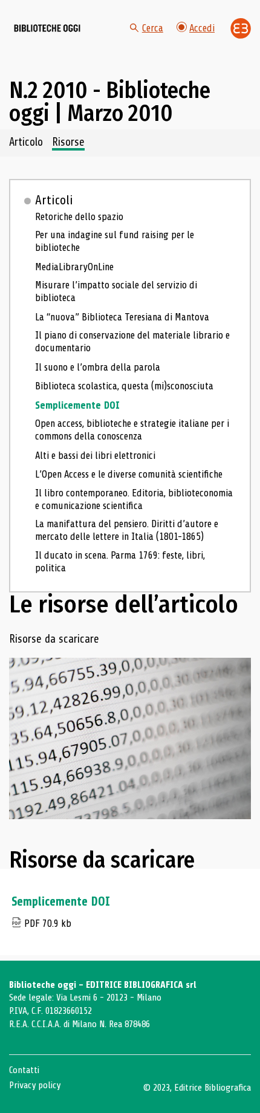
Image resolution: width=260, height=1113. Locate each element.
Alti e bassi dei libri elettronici (95, 455)
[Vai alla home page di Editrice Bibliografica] (240, 28)
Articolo (26, 143)
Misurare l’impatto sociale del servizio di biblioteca (116, 291)
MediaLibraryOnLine (74, 267)
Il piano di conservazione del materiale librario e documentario (132, 341)
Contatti (24, 1070)
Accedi (202, 28)
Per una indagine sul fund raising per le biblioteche (114, 241)
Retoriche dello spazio (79, 216)
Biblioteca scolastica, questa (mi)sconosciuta (124, 386)
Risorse (68, 143)
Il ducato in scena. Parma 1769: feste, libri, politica (120, 562)
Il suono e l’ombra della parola (97, 367)
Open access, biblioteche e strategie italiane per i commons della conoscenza (132, 430)
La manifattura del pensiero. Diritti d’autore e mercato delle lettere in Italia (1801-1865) (126, 530)
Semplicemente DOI (77, 405)
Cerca (152, 28)
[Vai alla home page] (47, 28)
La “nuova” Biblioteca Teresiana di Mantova (122, 317)
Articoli (54, 200)
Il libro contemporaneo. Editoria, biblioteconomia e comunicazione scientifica (134, 499)
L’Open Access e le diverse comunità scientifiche (129, 474)
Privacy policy (34, 1085)
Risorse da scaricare (54, 640)
